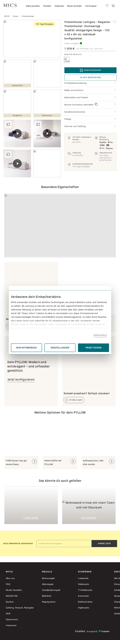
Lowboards (83, 578)
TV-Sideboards (85, 590)
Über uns (10, 578)
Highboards (83, 607)
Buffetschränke (85, 602)
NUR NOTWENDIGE (26, 347)
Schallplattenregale (51, 590)
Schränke (85, 571)
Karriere (10, 602)
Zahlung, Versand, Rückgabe (20, 607)
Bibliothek (46, 596)
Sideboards (83, 584)
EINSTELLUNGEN (60, 347)
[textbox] (64, 543)
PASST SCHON (93, 347)
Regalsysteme (49, 602)
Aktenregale (48, 584)
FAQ (8, 584)
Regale (47, 571)
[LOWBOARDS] (37, 505)
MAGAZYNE (12, 596)
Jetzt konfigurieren (21, 379)
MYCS (9, 571)
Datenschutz (100, 335)
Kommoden (83, 596)
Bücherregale (48, 578)
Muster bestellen (14, 590)
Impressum (11, 625)
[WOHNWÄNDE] (89, 491)
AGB (8, 613)
